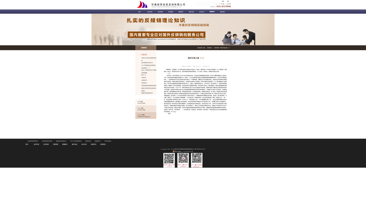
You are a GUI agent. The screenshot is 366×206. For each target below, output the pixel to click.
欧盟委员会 (98, 141)
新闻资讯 (209, 48)
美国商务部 (88, 141)
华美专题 (216, 48)
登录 (223, 1)
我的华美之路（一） (225, 48)
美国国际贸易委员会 (61, 141)
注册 (228, 1)
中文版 (222, 4)
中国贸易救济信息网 (47, 141)
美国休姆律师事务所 (33, 141)
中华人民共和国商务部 (75, 141)
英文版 (229, 4)
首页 (139, 11)
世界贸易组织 (107, 141)
